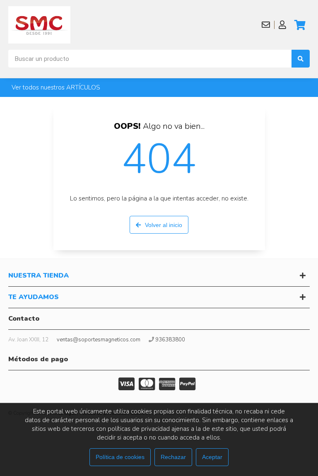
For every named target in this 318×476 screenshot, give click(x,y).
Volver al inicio (163, 225)
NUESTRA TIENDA (38, 275)
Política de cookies (120, 457)
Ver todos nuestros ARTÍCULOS (56, 87)
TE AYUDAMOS (33, 297)
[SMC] (39, 24)
